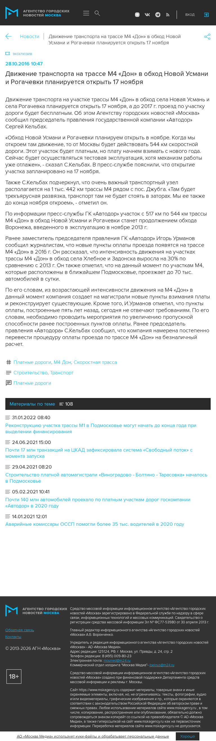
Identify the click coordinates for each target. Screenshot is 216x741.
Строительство (31, 373)
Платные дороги (32, 362)
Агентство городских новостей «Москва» (37, 12)
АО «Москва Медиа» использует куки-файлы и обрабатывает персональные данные (93, 736)
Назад (10, 36)
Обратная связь (19, 630)
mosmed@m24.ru (117, 660)
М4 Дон (62, 362)
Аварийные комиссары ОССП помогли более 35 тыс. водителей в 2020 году (94, 524)
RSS (167, 14)
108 (68, 404)
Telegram (157, 14)
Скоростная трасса (95, 362)
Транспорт (61, 373)
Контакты (13, 636)
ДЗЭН (137, 14)
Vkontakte (147, 14)
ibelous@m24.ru (161, 665)
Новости (29, 36)
